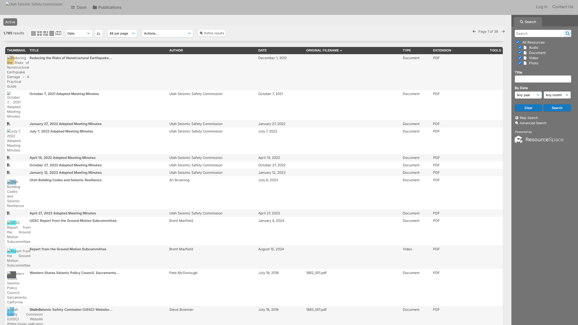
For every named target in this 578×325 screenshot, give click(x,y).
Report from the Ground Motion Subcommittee (68, 249)
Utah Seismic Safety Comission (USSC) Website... (71, 309)
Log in (542, 6)
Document (536, 53)
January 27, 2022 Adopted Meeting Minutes (66, 124)
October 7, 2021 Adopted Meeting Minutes (64, 94)
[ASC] (98, 33)
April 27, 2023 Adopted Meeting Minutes (63, 213)
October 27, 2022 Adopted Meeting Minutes (66, 165)
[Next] (503, 31)
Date (262, 50)
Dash (81, 7)
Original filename (322, 50)
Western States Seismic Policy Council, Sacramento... (74, 273)
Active (10, 22)
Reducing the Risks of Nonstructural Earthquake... (71, 58)
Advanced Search (533, 123)
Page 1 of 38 (488, 31)
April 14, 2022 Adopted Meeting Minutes (63, 158)
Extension (442, 50)
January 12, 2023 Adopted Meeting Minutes (66, 172)
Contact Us (562, 6)
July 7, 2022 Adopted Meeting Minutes (61, 131)
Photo (532, 63)
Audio (532, 47)
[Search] (567, 33)
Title (518, 72)
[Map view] (58, 34)
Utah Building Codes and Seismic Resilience (66, 180)
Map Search (529, 118)
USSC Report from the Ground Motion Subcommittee (73, 220)
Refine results (214, 33)
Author (176, 50)
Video (532, 58)
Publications (109, 7)
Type (407, 50)
